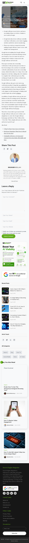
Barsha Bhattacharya (11, 393)
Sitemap (5, 520)
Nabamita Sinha (10, 456)
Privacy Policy (6, 514)
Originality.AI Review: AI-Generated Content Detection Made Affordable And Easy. (15, 138)
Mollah (14, 167)
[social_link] (4, 149)
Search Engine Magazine (11, 467)
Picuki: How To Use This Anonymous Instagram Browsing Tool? (13, 388)
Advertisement (6, 505)
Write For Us (6, 502)
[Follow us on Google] (14, 275)
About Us (5, 500)
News (15, 357)
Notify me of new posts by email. (12, 233)
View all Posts (14, 181)
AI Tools (22, 357)
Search (8, 16)
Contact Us (6, 507)
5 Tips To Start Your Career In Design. (14, 129)
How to (19, 352)
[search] (21, 3)
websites (18, 93)
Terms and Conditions (8, 518)
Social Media (7, 357)
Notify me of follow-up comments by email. (14, 231)
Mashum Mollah (8, 23)
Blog (12, 352)
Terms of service (7, 516)
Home (4, 16)
